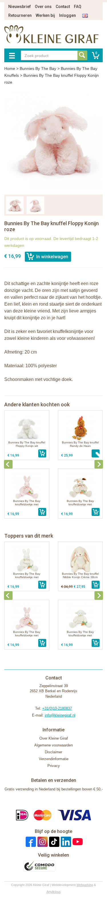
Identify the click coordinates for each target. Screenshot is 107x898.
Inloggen (67, 15)
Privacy (53, 766)
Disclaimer (53, 752)
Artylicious (54, 891)
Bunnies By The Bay (38, 68)
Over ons (43, 6)
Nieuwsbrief (19, 6)
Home (9, 68)
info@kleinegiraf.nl (60, 715)
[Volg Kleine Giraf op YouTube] (77, 842)
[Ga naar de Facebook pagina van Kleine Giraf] (30, 842)
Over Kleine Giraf (53, 738)
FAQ (77, 6)
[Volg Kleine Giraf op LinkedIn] (65, 842)
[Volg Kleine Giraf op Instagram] (42, 842)
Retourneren (20, 15)
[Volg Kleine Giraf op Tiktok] (53, 842)
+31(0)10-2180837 (57, 708)
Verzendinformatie (53, 759)
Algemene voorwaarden (53, 745)
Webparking (84, 885)
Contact (63, 6)
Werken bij (45, 15)
